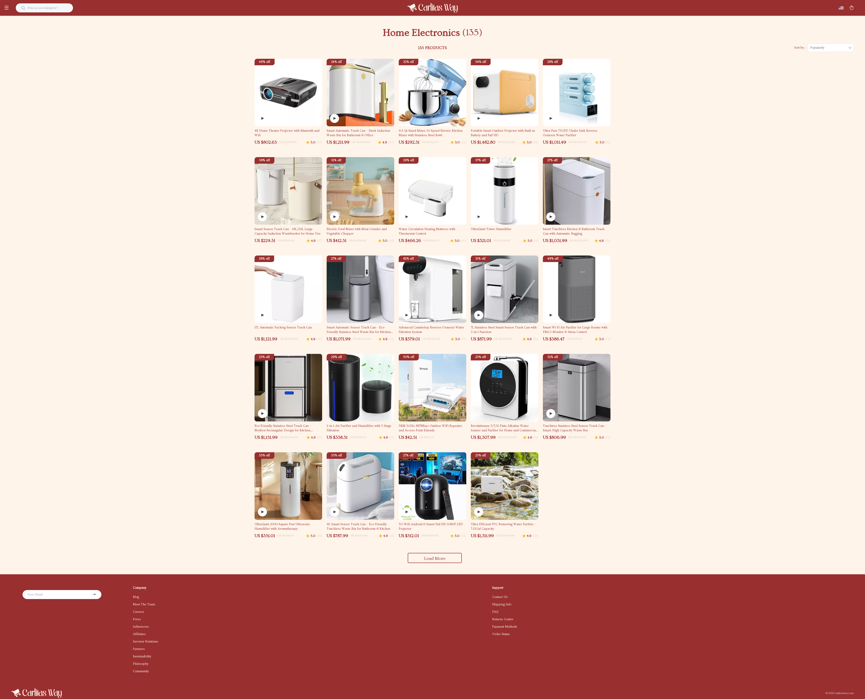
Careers (138, 612)
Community (141, 671)
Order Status (501, 634)
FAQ (495, 612)
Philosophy (140, 664)
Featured (824, 8)
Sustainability (142, 656)
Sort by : (800, 48)
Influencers (141, 627)
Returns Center (502, 619)
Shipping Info (501, 604)
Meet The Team (144, 604)
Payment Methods (504, 627)
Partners (139, 649)
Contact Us (500, 597)
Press (137, 619)
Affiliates (139, 634)
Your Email (35, 594)
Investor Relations (145, 641)
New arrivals (804, 8)
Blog (136, 597)
